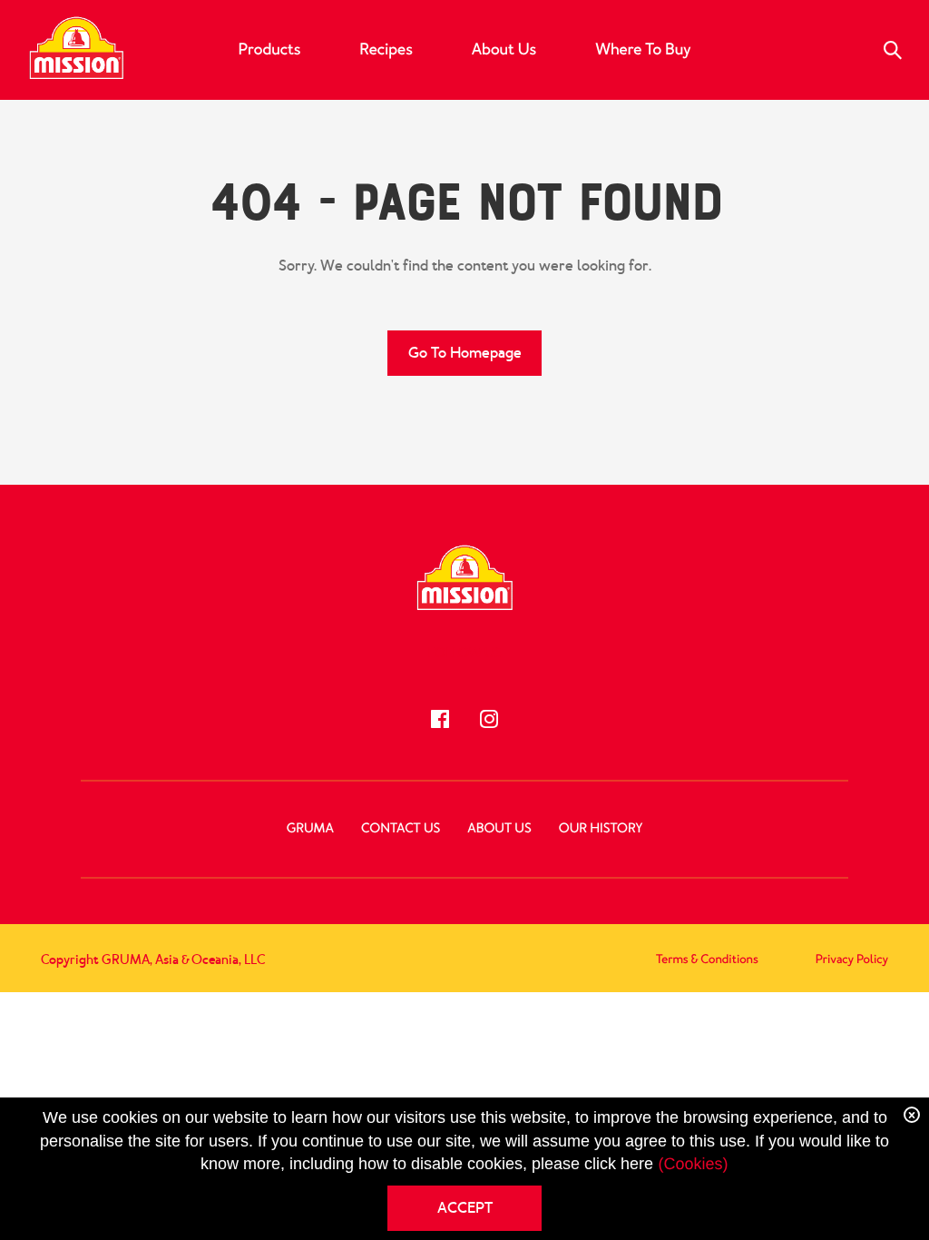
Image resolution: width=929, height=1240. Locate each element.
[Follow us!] (440, 719)
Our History (600, 829)
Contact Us (400, 829)
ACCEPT (465, 1207)
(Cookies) (693, 1164)
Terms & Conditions (707, 960)
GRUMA (310, 829)
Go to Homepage (465, 352)
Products (270, 50)
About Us (504, 50)
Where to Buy (642, 50)
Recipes (385, 50)
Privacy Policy (852, 960)
